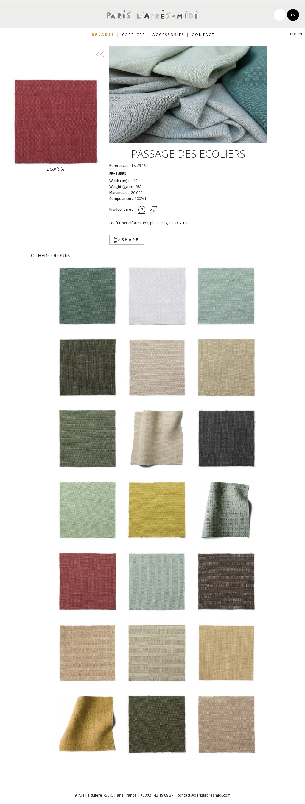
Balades (103, 34)
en (293, 15)
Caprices (133, 34)
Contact (203, 34)
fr (280, 15)
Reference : (118, 165)
